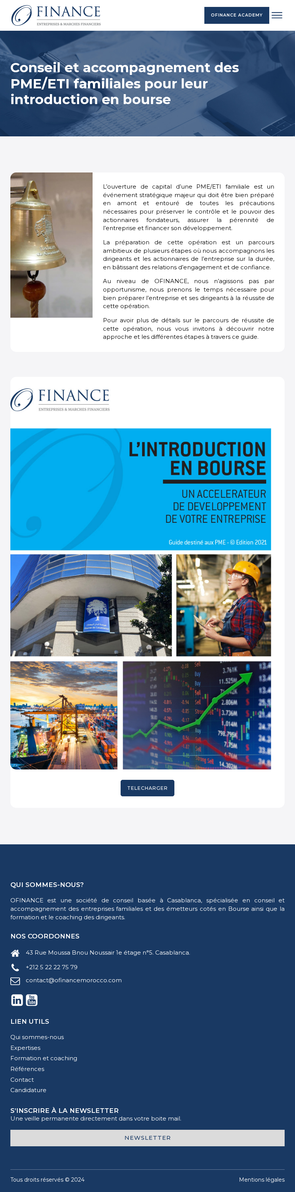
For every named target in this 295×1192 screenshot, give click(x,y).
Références (27, 1069)
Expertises (25, 1047)
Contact (22, 1079)
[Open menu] (277, 15)
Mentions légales (262, 1179)
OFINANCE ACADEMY (237, 15)
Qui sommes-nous (37, 1037)
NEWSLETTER (147, 1137)
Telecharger (147, 788)
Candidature (28, 1090)
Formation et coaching (43, 1058)
